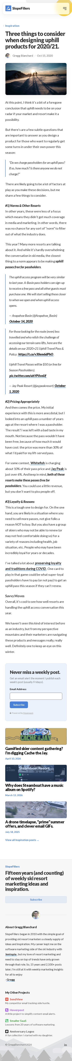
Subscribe (36, 899)
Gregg (11, 979)
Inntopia (11, 954)
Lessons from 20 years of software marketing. (30, 1022)
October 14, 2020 (21, 321)
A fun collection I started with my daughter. (29, 1033)
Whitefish (38, 463)
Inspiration (12, 25)
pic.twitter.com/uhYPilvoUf (27, 376)
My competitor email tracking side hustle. (27, 1001)
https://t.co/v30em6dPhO (35, 354)
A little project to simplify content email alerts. (30, 1011)
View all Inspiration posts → (22, 839)
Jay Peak (57, 469)
